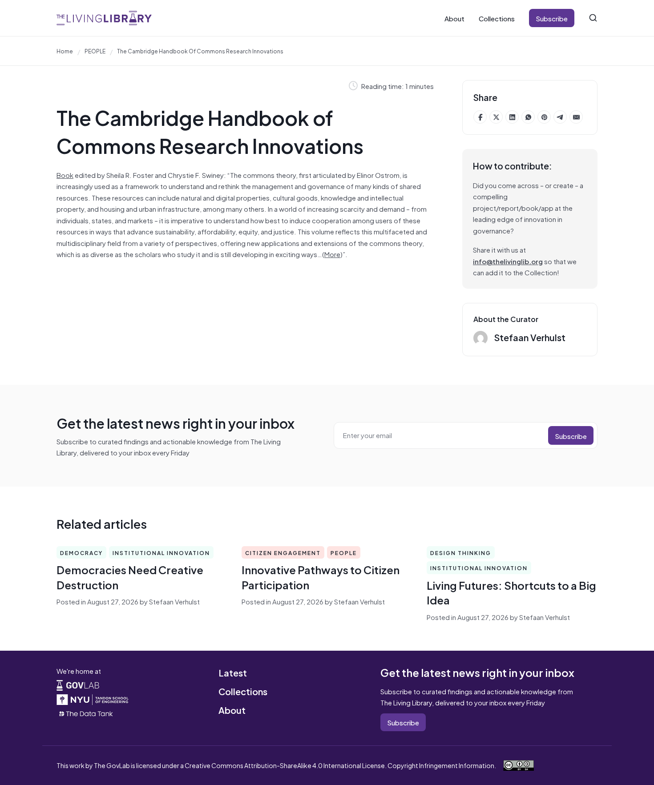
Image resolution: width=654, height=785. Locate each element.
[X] (496, 117)
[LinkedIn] (512, 117)
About (454, 18)
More (332, 253)
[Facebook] (480, 117)
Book (65, 174)
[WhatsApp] (528, 117)
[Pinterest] (544, 117)
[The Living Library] (104, 18)
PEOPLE (95, 50)
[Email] (576, 117)
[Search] (593, 17)
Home (65, 50)
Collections (497, 18)
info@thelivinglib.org (508, 260)
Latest (232, 672)
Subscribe (552, 18)
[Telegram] (560, 117)
